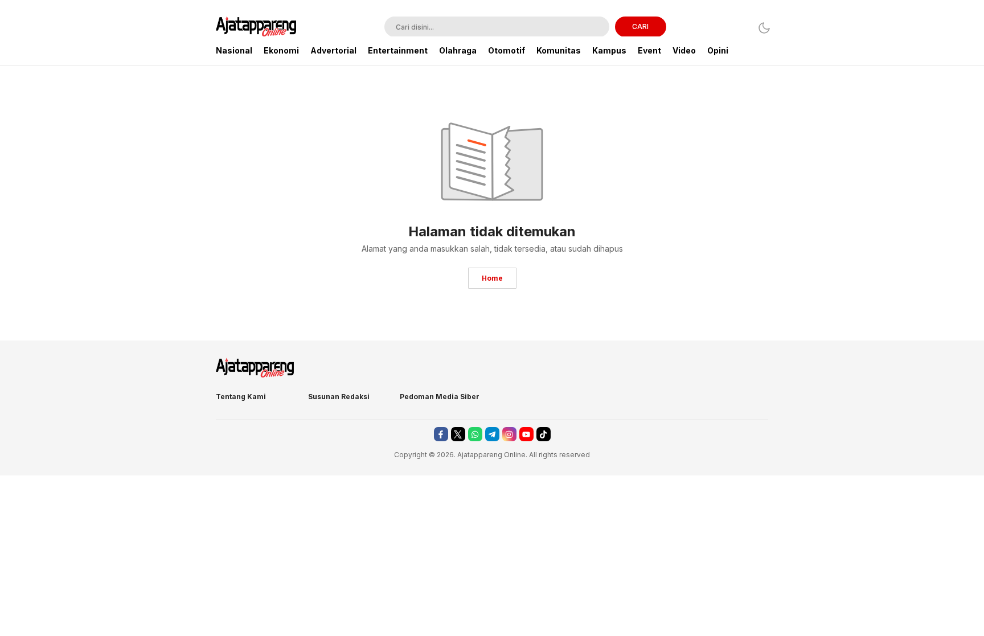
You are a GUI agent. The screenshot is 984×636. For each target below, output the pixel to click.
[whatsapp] (475, 434)
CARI (640, 26)
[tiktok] (543, 434)
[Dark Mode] (761, 27)
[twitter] (458, 434)
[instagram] (509, 434)
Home (492, 278)
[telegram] (492, 434)
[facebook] (441, 434)
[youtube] (526, 434)
